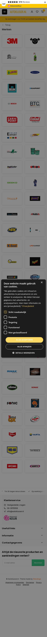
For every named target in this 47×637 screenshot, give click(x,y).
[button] (23, 352)
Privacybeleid (28, 306)
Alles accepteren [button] (24, 340)
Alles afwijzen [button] (24, 346)
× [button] (42, 282)
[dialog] (23, 318)
